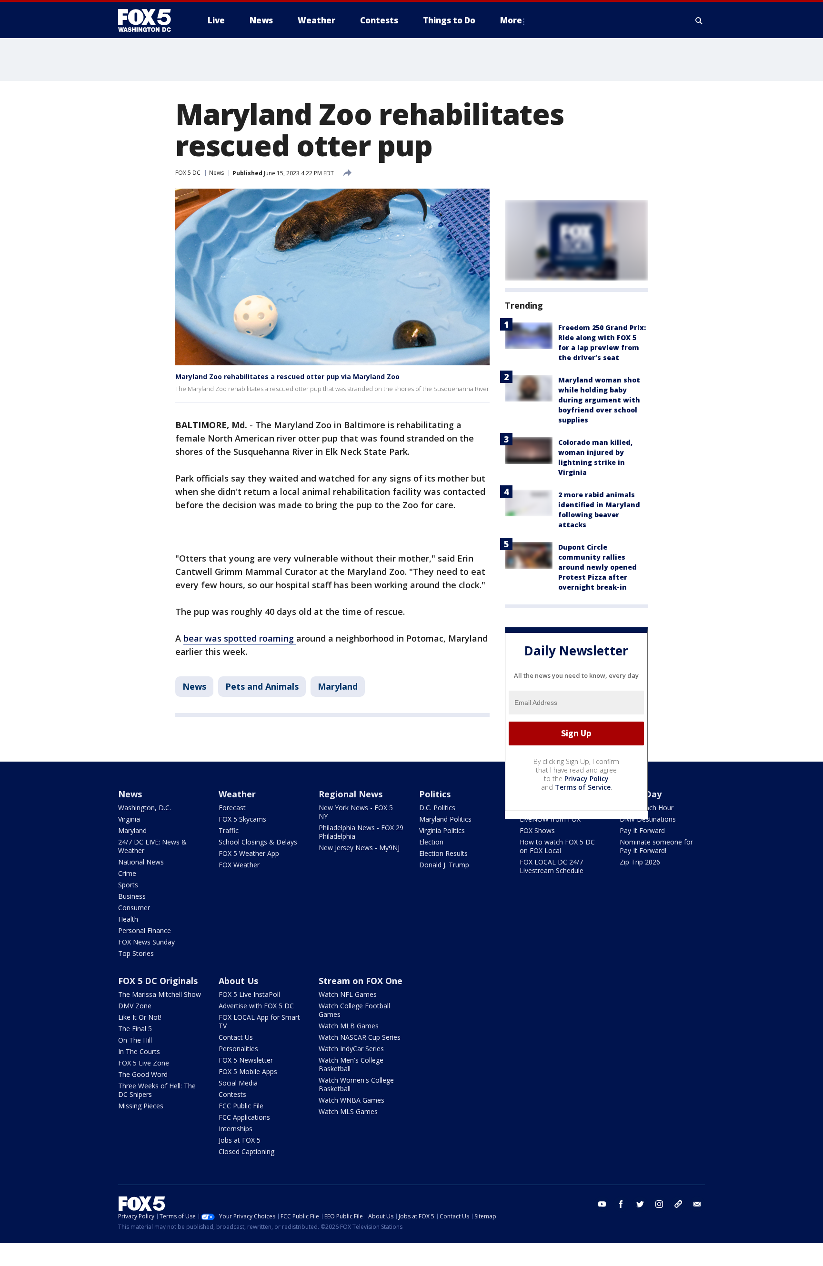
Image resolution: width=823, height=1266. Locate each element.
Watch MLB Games (349, 1025)
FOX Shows (537, 830)
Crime (127, 873)
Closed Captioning (246, 1151)
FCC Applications (244, 1117)
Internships (235, 1128)
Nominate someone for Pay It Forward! (656, 846)
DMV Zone (134, 1005)
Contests (232, 1094)
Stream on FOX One (360, 980)
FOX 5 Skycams (242, 819)
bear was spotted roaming (239, 638)
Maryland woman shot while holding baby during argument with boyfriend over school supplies (599, 399)
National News (141, 861)
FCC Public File (241, 1105)
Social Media (238, 1082)
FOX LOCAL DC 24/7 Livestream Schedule (551, 866)
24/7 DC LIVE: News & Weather (152, 846)
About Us (238, 980)
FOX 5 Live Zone (143, 1062)
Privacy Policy (586, 778)
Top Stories (136, 953)
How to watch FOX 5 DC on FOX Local (557, 846)
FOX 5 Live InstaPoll (249, 994)
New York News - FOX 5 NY (356, 812)
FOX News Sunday (146, 941)
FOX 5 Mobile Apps (248, 1071)
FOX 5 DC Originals (158, 980)
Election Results (443, 853)
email (697, 1204)
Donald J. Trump (444, 864)
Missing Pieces (140, 1105)
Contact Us (236, 1037)
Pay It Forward (642, 830)
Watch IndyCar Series (351, 1048)
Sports (128, 884)
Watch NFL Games (348, 994)
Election (431, 841)
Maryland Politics (445, 819)
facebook (621, 1204)
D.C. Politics (437, 807)
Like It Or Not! (139, 1017)
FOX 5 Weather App (249, 853)
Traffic (229, 830)
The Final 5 (135, 1028)
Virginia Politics (442, 830)
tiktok (678, 1204)
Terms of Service (583, 787)
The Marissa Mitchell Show (159, 994)
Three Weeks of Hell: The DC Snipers (157, 1090)
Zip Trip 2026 (640, 861)
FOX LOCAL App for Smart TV (259, 1021)
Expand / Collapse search (699, 20)
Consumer (134, 907)
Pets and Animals (262, 686)
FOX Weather (239, 864)
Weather (237, 794)
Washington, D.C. (144, 807)
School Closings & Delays (258, 841)
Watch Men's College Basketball (351, 1064)
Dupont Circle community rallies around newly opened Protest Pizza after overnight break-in (597, 567)
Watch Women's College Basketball (356, 1084)
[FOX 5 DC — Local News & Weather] (149, 20)
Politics (435, 794)
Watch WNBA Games (351, 1100)
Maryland (338, 686)
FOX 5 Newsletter (246, 1060)
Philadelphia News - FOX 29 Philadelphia (361, 832)
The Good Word (143, 1074)
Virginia (129, 819)
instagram (659, 1204)
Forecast (232, 807)
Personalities (238, 1048)
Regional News (350, 794)
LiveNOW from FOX (550, 819)
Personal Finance (144, 930)
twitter (640, 1204)
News (216, 173)
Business (132, 896)
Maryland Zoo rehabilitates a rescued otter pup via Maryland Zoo (287, 376)
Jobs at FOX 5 (240, 1140)
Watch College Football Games (354, 1010)
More (511, 20)
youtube (602, 1204)
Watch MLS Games (348, 1111)
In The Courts (139, 1051)
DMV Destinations (648, 819)
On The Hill (135, 1040)
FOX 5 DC (188, 173)
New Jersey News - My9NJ (359, 847)
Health (128, 919)
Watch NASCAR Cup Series (360, 1037)
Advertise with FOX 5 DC (256, 1005)
